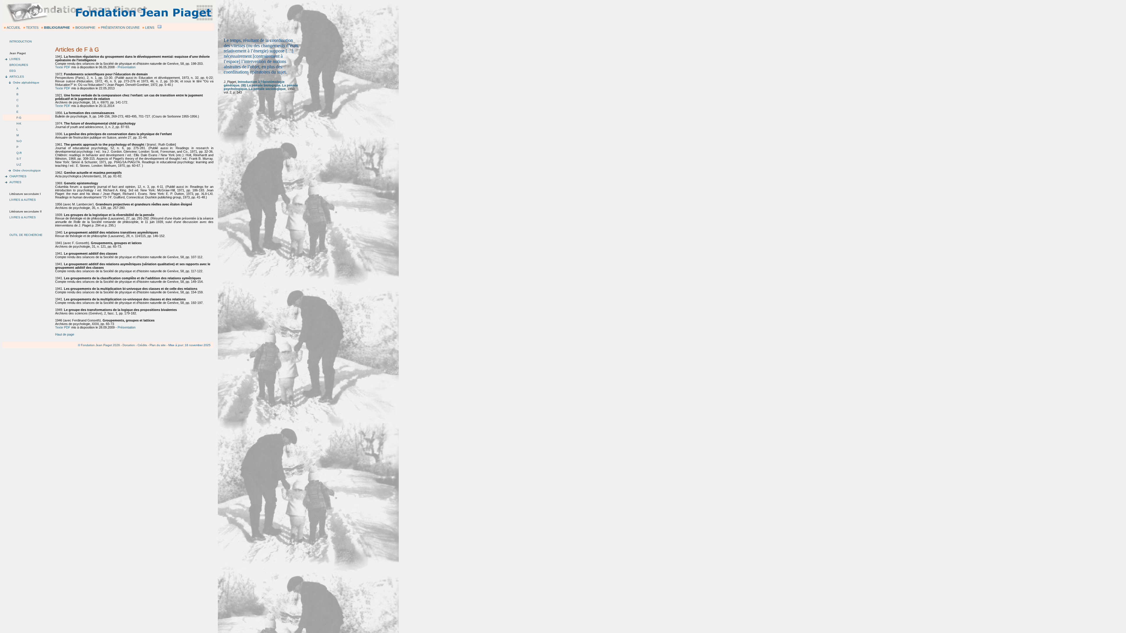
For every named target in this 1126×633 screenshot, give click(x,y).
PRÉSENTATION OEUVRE (120, 27)
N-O (19, 141)
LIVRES (14, 59)
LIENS (149, 27)
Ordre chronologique (27, 170)
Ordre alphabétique (26, 82)
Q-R (19, 152)
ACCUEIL (14, 27)
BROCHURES (18, 65)
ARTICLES (16, 76)
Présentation (126, 67)
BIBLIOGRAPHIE (57, 27)
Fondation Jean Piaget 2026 (100, 345)
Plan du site (158, 345)
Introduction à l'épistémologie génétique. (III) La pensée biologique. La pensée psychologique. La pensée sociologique (261, 85)
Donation (129, 345)
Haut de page (64, 334)
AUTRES (15, 182)
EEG (12, 70)
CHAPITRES (17, 176)
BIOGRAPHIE (85, 27)
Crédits (142, 345)
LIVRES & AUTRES (22, 199)
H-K (18, 123)
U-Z (18, 164)
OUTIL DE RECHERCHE (26, 234)
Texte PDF (62, 67)
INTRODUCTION (20, 41)
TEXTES (32, 27)
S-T (18, 158)
